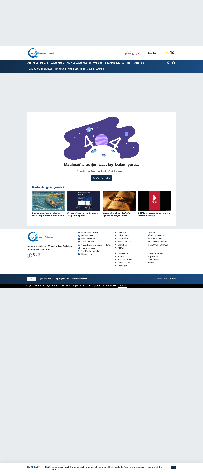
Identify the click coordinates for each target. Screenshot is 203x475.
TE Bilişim (172, 279)
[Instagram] (38, 255)
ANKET (100, 69)
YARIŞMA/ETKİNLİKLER (81, 69)
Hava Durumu (87, 236)
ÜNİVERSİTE (95, 63)
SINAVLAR (60, 69)
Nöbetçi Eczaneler (89, 232)
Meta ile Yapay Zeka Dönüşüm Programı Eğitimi (139, 467)
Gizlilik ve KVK (124, 263)
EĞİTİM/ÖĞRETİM (77, 63)
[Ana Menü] (169, 69)
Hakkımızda (123, 253)
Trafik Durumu (87, 242)
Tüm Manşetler (88, 248)
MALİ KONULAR (135, 63)
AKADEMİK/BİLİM (114, 63)
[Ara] (169, 63)
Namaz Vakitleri (88, 239)
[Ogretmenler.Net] (41, 53)
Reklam (151, 263)
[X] (34, 255)
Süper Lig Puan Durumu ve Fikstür (96, 245)
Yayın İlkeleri (153, 256)
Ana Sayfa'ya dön (101, 178)
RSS (33, 279)
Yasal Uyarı (122, 266)
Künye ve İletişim (155, 253)
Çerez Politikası (155, 259)
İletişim (121, 256)
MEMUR (44, 63)
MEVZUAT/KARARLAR (40, 69)
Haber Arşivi (86, 254)
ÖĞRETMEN (57, 63)
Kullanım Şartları (125, 259)
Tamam (122, 285)
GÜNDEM (32, 63)
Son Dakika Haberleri (90, 251)
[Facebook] (29, 255)
